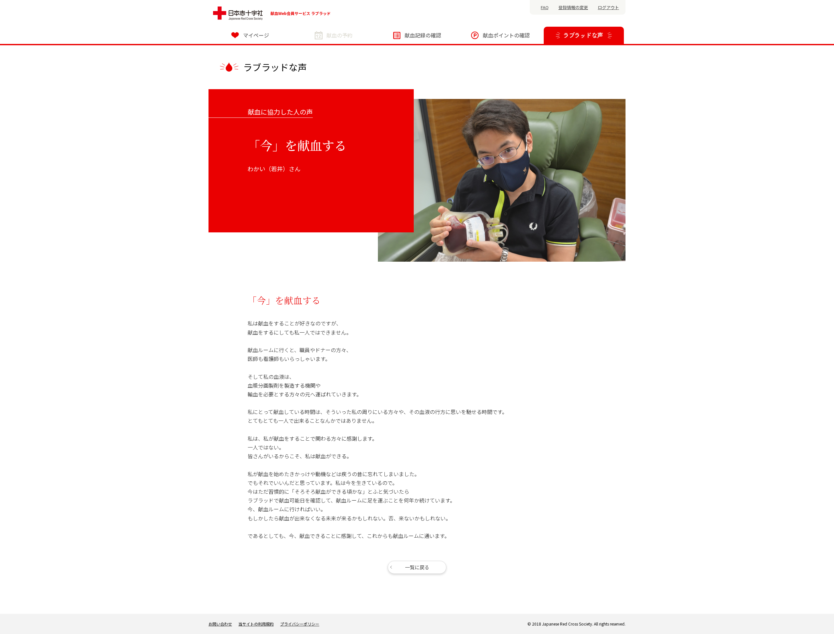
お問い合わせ (220, 624)
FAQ (545, 7)
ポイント (506, 35)
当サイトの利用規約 (256, 624)
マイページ (256, 35)
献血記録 (423, 35)
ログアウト (608, 7)
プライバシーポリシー (299, 624)
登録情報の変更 (573, 7)
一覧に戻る (417, 567)
